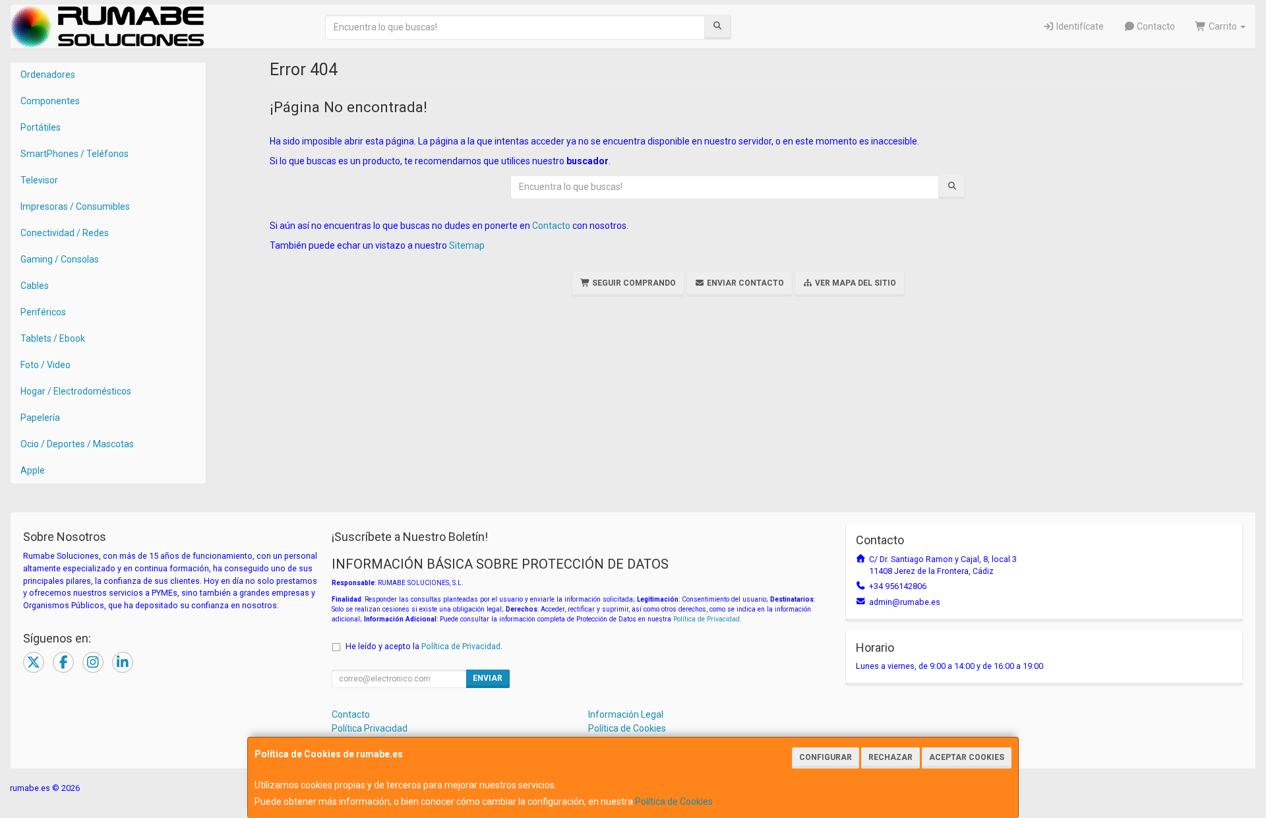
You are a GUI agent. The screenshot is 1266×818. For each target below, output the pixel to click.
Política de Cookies (674, 801)
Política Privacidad (369, 728)
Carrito (1223, 26)
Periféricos (43, 312)
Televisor (39, 180)
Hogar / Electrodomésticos (75, 391)
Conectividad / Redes (64, 233)
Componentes (50, 101)
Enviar (487, 678)
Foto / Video (45, 365)
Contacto (1155, 26)
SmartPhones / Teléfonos (74, 153)
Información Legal (625, 714)
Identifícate (1079, 26)
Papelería (40, 417)
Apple (32, 470)
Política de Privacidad (706, 619)
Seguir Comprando (633, 283)
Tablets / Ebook (52, 338)
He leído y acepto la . (424, 646)
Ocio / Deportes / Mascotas (77, 444)
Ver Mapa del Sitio (854, 283)
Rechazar (890, 757)
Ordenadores (47, 74)
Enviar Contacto (744, 283)
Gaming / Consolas (59, 259)
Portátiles (40, 127)
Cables (34, 285)
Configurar (825, 757)
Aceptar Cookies (966, 757)
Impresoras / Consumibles (75, 206)
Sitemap (467, 245)
